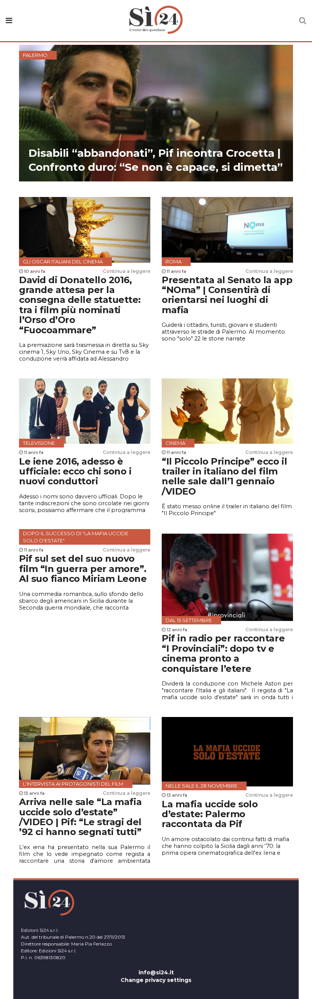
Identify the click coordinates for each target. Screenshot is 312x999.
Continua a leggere (126, 271)
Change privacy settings (156, 980)
